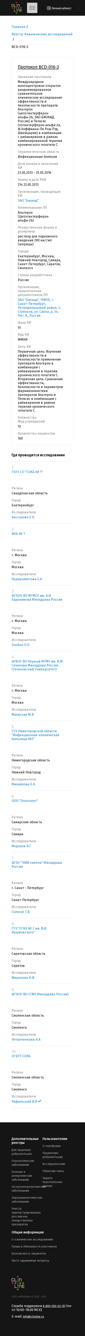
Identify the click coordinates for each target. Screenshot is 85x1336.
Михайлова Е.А (23, 784)
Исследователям (53, 1164)
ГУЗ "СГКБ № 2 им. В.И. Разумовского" (29, 930)
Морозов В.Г (21, 846)
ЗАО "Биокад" (28, 200)
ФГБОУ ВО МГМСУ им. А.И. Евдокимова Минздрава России (37, 597)
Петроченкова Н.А (26, 1039)
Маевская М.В (23, 715)
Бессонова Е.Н (23, 517)
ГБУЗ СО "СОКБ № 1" (27, 472)
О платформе (51, 1146)
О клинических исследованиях (32, 1239)
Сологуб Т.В (21, 912)
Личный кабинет (61, 8)
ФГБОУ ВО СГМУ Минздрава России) (40, 994)
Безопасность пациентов (29, 1253)
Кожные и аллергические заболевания (22, 1175)
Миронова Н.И (23, 978)
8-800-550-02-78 (54, 1306)
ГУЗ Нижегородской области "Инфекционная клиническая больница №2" (35, 735)
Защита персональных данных (52, 1182)
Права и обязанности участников (34, 1246)
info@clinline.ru (33, 1316)
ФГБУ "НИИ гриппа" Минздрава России (37, 865)
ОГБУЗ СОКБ (21, 1056)
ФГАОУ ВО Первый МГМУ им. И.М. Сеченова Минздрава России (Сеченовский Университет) (38, 665)
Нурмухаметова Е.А (27, 579)
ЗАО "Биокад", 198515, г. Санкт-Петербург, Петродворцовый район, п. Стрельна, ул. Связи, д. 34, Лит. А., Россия (39, 308)
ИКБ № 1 (18, 534)
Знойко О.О (20, 645)
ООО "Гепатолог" (25, 801)
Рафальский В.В (24, 1102)
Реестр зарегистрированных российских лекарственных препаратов (26, 1216)
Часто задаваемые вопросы (30, 1260)
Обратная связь (53, 1171)
